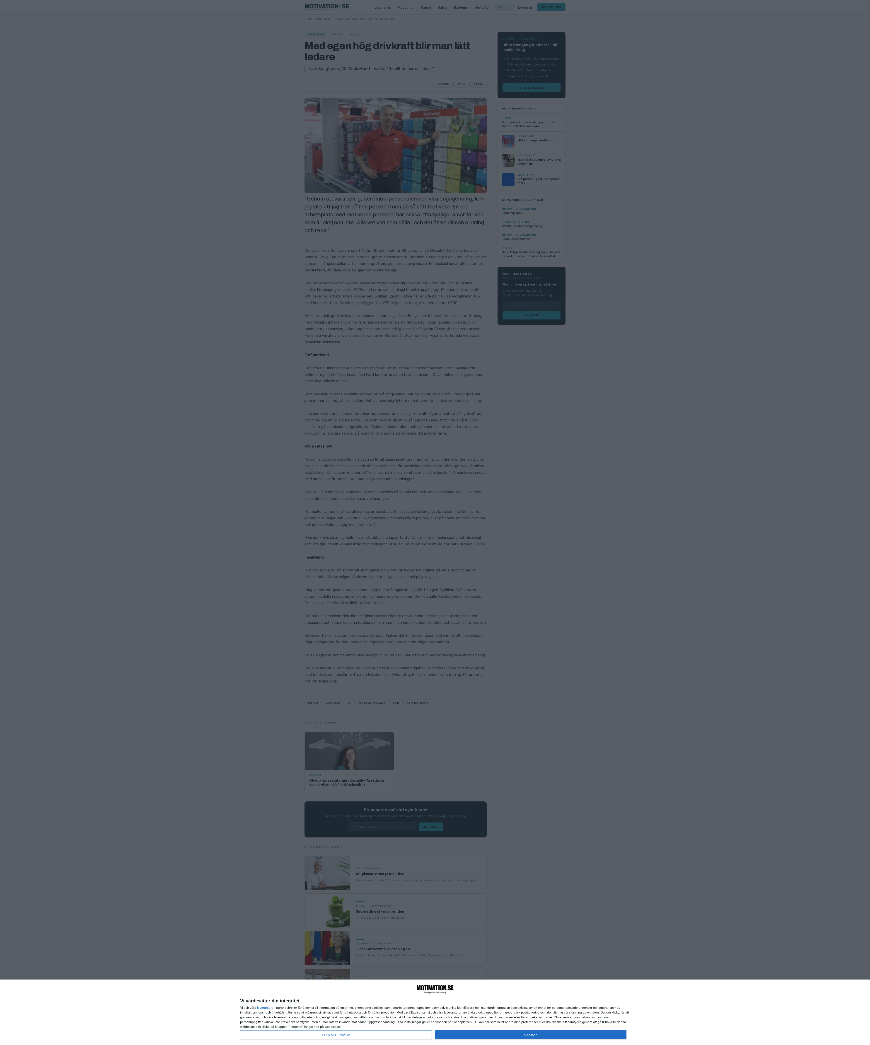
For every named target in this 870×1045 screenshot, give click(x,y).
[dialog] (435, 1012)
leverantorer (266, 1007)
